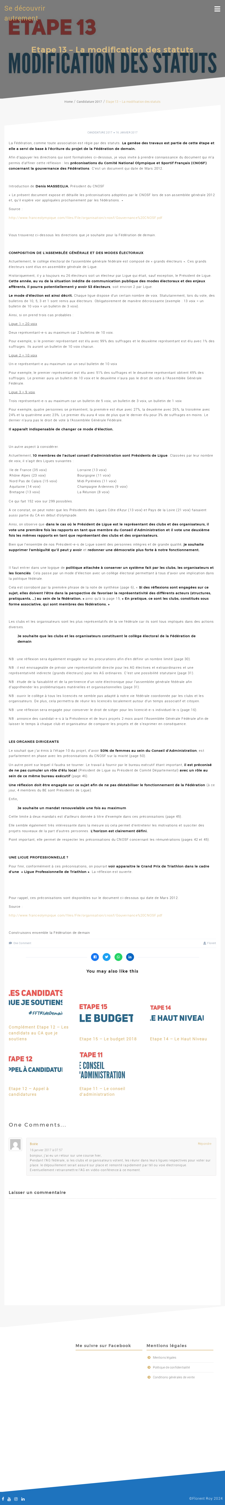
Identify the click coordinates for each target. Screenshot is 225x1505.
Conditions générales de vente (174, 1377)
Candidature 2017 (99, 132)
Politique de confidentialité (171, 1367)
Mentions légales (164, 1357)
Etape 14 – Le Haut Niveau (178, 1039)
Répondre (205, 1143)
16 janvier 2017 (127, 132)
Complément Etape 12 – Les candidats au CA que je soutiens (39, 1033)
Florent (211, 943)
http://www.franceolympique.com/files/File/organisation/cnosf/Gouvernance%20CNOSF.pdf (85, 218)
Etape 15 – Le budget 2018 (108, 1039)
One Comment (22, 943)
